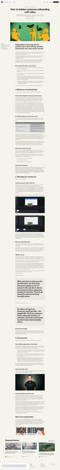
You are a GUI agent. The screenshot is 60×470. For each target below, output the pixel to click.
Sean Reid (25, 456)
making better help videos (38, 171)
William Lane (8, 456)
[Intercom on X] (51, 464)
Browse (51, 440)
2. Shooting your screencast (5, 46)
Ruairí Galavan (29, 18)
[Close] (28, 463)
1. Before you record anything (5, 45)
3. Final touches (3, 47)
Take (24, 109)
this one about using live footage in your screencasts (29, 170)
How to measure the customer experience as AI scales (11, 452)
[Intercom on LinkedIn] (52, 464)
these (26, 109)
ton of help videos (30, 189)
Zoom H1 (24, 351)
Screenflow (31, 187)
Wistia (16, 167)
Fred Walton (42, 456)
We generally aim (31, 152)
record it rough (27, 243)
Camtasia (19, 188)
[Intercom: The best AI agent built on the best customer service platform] (2, 2)
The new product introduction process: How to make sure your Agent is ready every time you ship (29, 452)
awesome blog (38, 168)
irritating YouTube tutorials (27, 150)
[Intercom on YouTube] (53, 464)
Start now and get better (4, 48)
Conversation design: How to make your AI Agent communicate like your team (46, 454)
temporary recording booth (26, 357)
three (28, 109)
